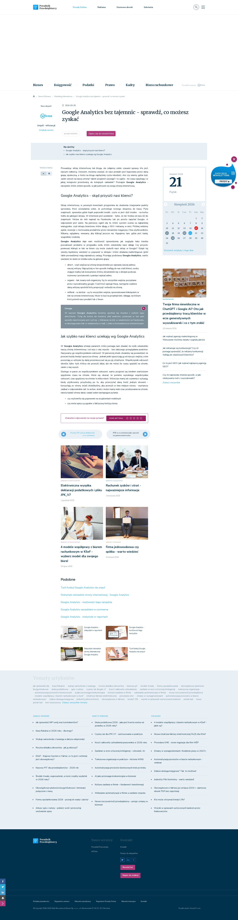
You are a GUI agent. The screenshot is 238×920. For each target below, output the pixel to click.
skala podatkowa (60, 689)
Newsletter (128, 867)
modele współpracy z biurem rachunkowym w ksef (59, 695)
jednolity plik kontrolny (88, 699)
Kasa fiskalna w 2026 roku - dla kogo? (54, 730)
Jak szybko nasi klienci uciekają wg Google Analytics (89, 154)
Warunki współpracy (83, 901)
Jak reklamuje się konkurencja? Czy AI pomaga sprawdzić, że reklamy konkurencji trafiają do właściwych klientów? (183, 351)
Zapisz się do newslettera (101, 133)
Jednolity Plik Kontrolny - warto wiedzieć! (174, 779)
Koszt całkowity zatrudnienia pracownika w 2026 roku (121, 742)
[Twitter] (3, 887)
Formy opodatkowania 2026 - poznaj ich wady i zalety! (62, 799)
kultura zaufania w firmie (119, 692)
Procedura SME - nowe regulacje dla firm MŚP (176, 742)
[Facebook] (3, 881)
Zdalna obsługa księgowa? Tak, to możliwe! (175, 771)
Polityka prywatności (41, 901)
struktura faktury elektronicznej (101, 695)
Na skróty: (69, 147)
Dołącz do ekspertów (129, 853)
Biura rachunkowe (159, 85)
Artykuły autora (46, 130)
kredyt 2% (133, 699)
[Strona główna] (34, 96)
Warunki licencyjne (128, 901)
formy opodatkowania (167, 686)
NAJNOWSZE (168, 299)
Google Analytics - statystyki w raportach (84, 616)
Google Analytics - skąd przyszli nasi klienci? (85, 150)
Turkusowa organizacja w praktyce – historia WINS (119, 759)
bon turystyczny (53, 702)
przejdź (223, 181)
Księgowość (62, 85)
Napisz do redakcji (130, 875)
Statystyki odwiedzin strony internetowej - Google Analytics (95, 595)
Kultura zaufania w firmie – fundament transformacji (119, 784)
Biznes (38, 85)
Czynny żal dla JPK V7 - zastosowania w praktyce (119, 734)
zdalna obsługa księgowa (61, 699)
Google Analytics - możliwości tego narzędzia (86, 602)
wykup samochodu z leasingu (82, 686)
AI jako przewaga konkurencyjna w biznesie (115, 776)
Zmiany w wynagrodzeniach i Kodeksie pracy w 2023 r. (180, 750)
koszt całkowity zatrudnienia (123, 689)
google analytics (71, 133)
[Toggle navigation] (203, 7)
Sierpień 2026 (184, 204)
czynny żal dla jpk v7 (96, 689)
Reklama (102, 7)
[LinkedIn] (3, 892)
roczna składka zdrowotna (111, 686)
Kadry (130, 85)
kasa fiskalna (58, 686)
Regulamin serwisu (62, 901)
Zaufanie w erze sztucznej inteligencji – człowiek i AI (120, 750)
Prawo (110, 85)
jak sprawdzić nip (41, 686)
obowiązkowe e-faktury (113, 699)
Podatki (88, 85)
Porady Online (79, 7)
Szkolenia (148, 7)
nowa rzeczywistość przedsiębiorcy (186, 692)
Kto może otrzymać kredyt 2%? (169, 799)
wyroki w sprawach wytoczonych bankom (161, 699)
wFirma (94, 851)
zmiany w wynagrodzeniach (150, 695)
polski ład (188, 699)
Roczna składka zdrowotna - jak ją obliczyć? (57, 747)
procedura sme (127, 695)
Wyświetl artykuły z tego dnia (178, 250)
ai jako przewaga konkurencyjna (90, 692)
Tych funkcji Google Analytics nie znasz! (83, 587)
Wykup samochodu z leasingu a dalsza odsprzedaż (60, 739)
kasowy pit (132, 686)
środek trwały (147, 686)
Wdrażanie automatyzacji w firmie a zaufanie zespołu (120, 793)
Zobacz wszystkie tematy (74, 702)
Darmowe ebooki (125, 7)
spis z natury (77, 689)
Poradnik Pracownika (99, 847)
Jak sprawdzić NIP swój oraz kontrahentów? (57, 722)
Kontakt (123, 847)
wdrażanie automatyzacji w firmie (150, 692)
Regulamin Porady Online (106, 901)
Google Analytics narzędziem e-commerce (84, 609)
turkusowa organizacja (188, 689)
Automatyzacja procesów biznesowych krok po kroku (120, 767)
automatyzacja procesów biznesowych (53, 692)
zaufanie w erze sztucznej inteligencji (157, 689)
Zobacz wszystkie (171, 382)
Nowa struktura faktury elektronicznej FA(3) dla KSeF (180, 734)
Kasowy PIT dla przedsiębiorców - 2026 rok (57, 767)
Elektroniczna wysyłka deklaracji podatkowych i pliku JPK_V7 (81, 490)
